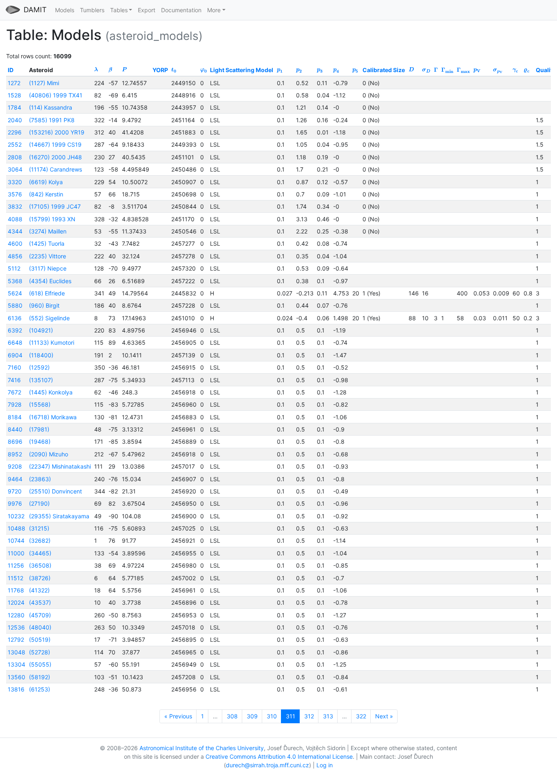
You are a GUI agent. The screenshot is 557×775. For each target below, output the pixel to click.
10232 (16, 516)
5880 (15, 305)
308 (232, 716)
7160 (14, 367)
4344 (15, 231)
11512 (15, 578)
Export (146, 10)
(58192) (39, 677)
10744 (16, 540)
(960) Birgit (44, 305)
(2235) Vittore (47, 256)
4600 (15, 243)
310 (272, 716)
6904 (15, 355)
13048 (16, 652)
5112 (14, 268)
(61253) (39, 689)
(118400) (41, 355)
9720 (15, 491)
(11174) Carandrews (55, 169)
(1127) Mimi (44, 82)
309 (252, 716)
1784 (14, 107)
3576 (15, 194)
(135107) (41, 379)
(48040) (40, 627)
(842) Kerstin (46, 194)
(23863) (40, 479)
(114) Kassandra (50, 107)
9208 (15, 466)
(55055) (40, 664)
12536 (16, 627)
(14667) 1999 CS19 (55, 144)
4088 (15, 219)
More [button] (214, 10)
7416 (14, 379)
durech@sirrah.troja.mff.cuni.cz (267, 765)
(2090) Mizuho (48, 454)
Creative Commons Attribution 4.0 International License (279, 756)
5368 (15, 280)
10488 (16, 528)
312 (309, 716)
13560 (16, 677)
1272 (14, 82)
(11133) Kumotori (51, 342)
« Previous (178, 716)
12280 (16, 615)
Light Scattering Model (241, 69)
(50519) (40, 639)
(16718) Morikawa (53, 417)
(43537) (40, 602)
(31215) (39, 528)
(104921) (41, 330)
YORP (160, 69)
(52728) (39, 652)
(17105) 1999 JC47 (55, 206)
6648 (15, 342)
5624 (15, 293)
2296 (15, 132)
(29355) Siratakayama (59, 516)
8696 (15, 441)
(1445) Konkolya (51, 392)
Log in (324, 765)
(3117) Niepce (47, 268)
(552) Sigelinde (49, 318)
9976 (15, 503)
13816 (16, 689)
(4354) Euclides (50, 280)
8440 (15, 429)
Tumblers (92, 10)
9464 (15, 479)
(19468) (40, 441)
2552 (15, 144)
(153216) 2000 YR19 (56, 132)
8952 (15, 454)
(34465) (40, 553)
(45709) (40, 615)
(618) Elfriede (47, 293)
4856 (15, 256)
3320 (15, 181)
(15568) (40, 404)
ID (10, 69)
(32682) (40, 540)
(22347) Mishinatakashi (60, 466)
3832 (15, 206)
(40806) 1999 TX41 (55, 95)
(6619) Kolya (46, 181)
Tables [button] (119, 10)
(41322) (39, 590)
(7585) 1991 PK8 (52, 120)
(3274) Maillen (47, 231)
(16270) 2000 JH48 (55, 157)
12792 (16, 639)
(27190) (39, 503)
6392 (15, 330)
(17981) (39, 429)
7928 (15, 404)
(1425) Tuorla (46, 243)
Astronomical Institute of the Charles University (201, 747)
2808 (15, 157)
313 (328, 716)
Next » (384, 716)
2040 (15, 120)
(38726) (40, 578)
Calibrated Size (383, 69)
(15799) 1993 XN (52, 219)
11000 (16, 553)
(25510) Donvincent (55, 491)
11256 (16, 565)
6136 (15, 318)
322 (361, 716)
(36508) (40, 565)
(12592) (39, 367)
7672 (14, 392)
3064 (15, 169)
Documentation (181, 10)
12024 (16, 602)
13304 (16, 664)
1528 (14, 95)
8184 (15, 417)
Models (64, 10)
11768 (16, 590)
